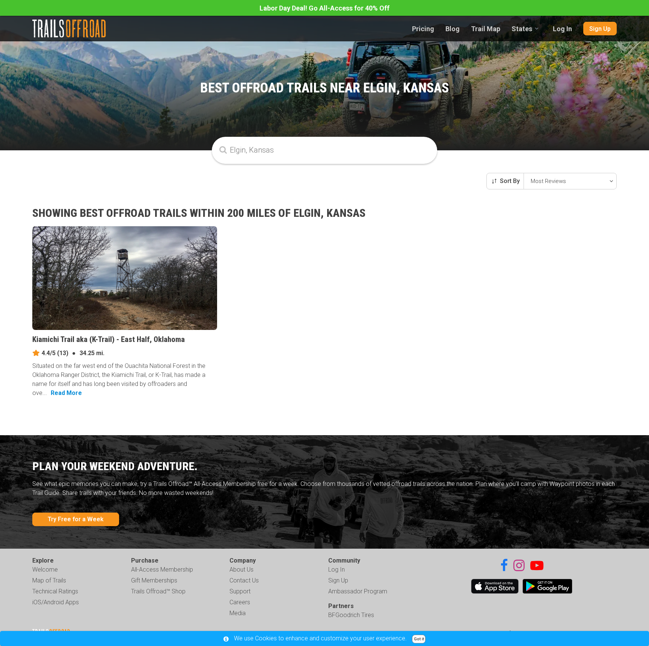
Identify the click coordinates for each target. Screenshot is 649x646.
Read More (66, 392)
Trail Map (485, 29)
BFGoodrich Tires (351, 615)
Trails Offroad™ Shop (158, 591)
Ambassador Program (357, 591)
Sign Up (600, 28)
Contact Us (244, 580)
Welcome (45, 569)
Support (240, 591)
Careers (239, 602)
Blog (452, 29)
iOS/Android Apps (55, 602)
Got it (419, 639)
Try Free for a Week (76, 519)
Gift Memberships (154, 580)
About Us (241, 569)
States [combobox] (522, 29)
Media (237, 613)
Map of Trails (49, 580)
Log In (562, 29)
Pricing (423, 29)
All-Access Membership (162, 569)
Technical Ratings (55, 591)
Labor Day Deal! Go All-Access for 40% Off (324, 8)
